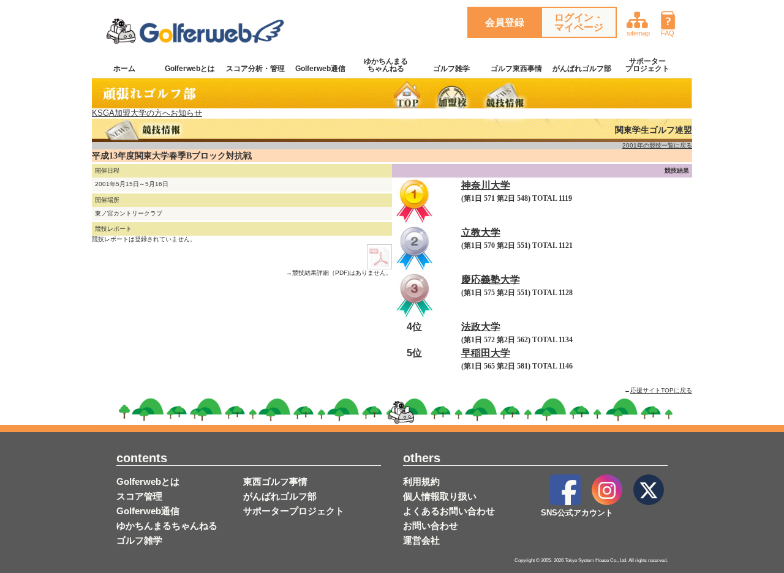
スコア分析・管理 (255, 68)
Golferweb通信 (320, 68)
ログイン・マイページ (578, 22)
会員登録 (504, 22)
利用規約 (421, 481)
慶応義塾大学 (490, 279)
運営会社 (421, 540)
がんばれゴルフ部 (581, 68)
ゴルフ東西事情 (516, 68)
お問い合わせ (430, 525)
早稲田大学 (485, 353)
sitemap (638, 33)
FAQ (667, 33)
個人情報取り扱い (440, 496)
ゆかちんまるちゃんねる (386, 65)
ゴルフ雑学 (451, 68)
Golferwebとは (190, 68)
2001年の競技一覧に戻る (657, 145)
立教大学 (480, 232)
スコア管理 (139, 496)
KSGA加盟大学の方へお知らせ (147, 113)
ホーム (124, 68)
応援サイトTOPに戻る (661, 390)
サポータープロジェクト (647, 65)
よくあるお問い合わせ (449, 511)
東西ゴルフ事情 (275, 481)
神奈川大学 (485, 185)
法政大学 (480, 326)
